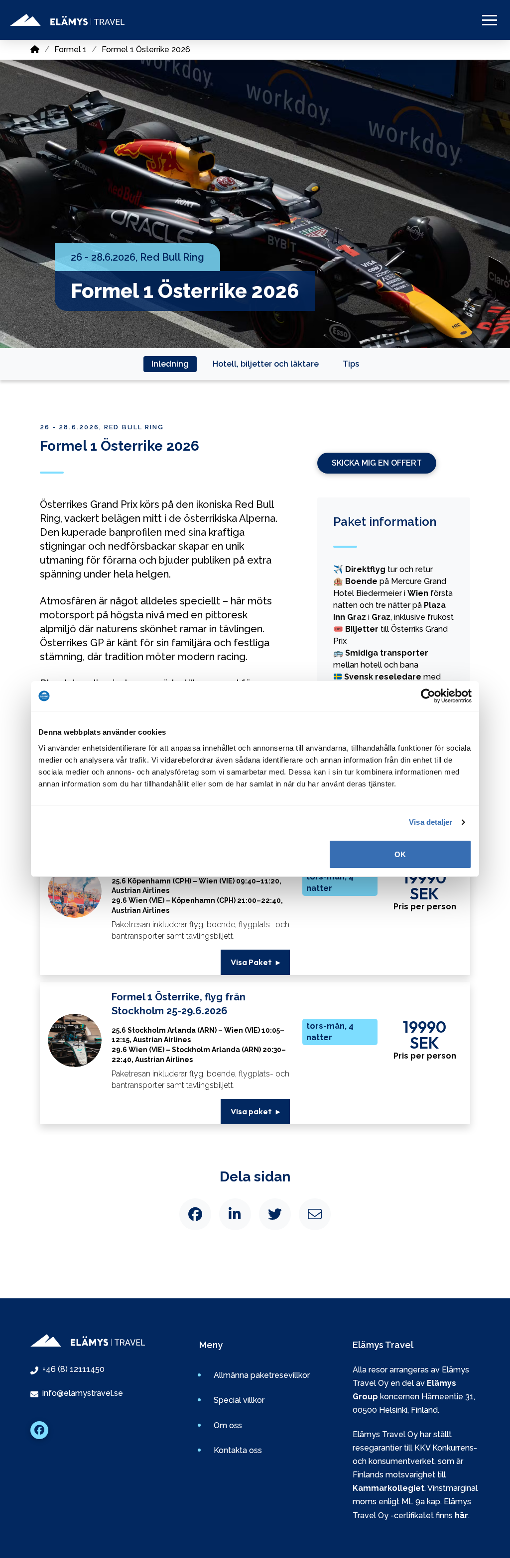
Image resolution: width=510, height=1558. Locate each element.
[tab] (170, 364)
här (461, 1515)
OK (400, 854)
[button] (489, 19)
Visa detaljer (430, 822)
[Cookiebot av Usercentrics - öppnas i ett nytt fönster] (428, 695)
